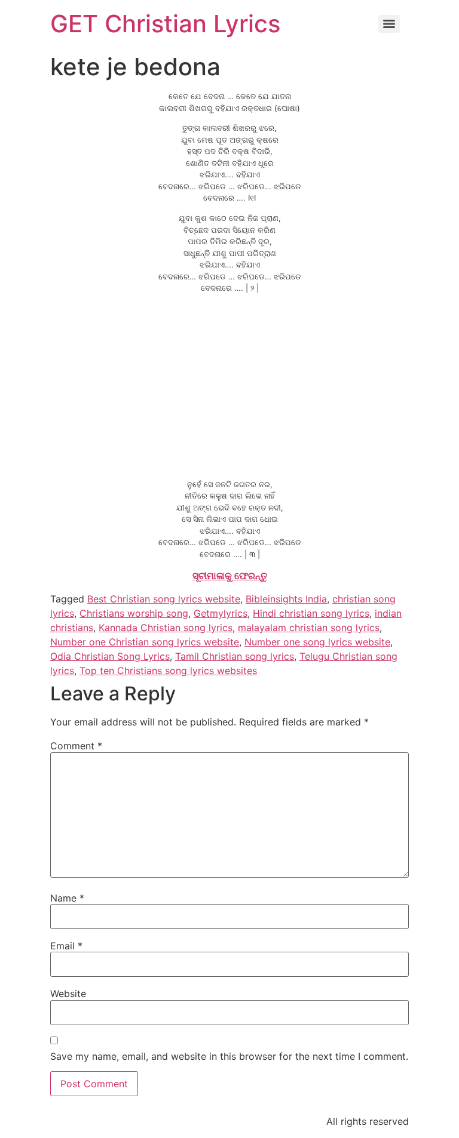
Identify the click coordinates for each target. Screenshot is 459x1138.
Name (67, 898)
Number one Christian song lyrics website (144, 642)
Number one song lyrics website (317, 642)
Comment (76, 746)
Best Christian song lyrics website (163, 599)
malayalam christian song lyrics (309, 627)
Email (66, 946)
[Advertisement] (229, 386)
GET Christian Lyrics (165, 23)
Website (68, 993)
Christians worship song (133, 613)
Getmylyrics (220, 613)
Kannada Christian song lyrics (165, 627)
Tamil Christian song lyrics (234, 656)
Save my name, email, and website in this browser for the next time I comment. (229, 1056)
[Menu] (389, 24)
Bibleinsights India (286, 599)
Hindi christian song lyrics (311, 613)
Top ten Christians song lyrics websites (168, 670)
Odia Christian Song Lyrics (110, 656)
